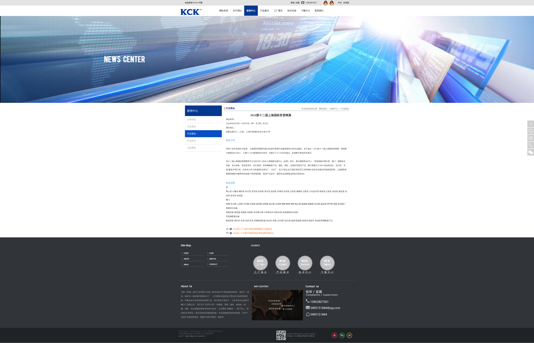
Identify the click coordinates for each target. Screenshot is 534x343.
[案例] (218, 253)
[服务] (218, 258)
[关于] (193, 258)
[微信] (342, 335)
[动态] (193, 264)
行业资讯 (191, 126)
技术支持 (291, 10)
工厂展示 (278, 10)
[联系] (218, 264)
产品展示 (264, 10)
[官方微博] (349, 335)
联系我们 (319, 10)
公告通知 (191, 148)
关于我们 (237, 10)
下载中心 (305, 10)
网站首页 (223, 10)
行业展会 (345, 109)
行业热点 (191, 141)
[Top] (530, 123)
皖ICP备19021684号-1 (196, 336)
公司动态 (191, 119)
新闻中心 (334, 109)
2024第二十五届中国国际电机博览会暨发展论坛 (253, 233)
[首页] (193, 253)
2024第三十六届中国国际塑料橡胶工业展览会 (252, 229)
